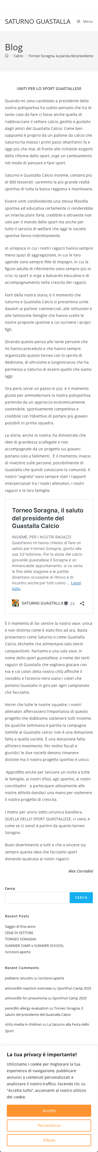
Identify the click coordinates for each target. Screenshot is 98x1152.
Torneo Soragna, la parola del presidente (61, 55)
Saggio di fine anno (20, 926)
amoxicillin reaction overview (28, 988)
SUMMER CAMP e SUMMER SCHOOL (34, 945)
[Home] (6, 55)
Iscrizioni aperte (17, 951)
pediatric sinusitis (19, 978)
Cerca (10, 888)
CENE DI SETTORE (19, 932)
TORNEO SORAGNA (20, 939)
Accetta (49, 1110)
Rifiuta (49, 1140)
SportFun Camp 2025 (74, 988)
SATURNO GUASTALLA (38, 21)
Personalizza (49, 1125)
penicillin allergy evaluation (26, 1008)
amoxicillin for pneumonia (26, 998)
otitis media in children (23, 1024)
